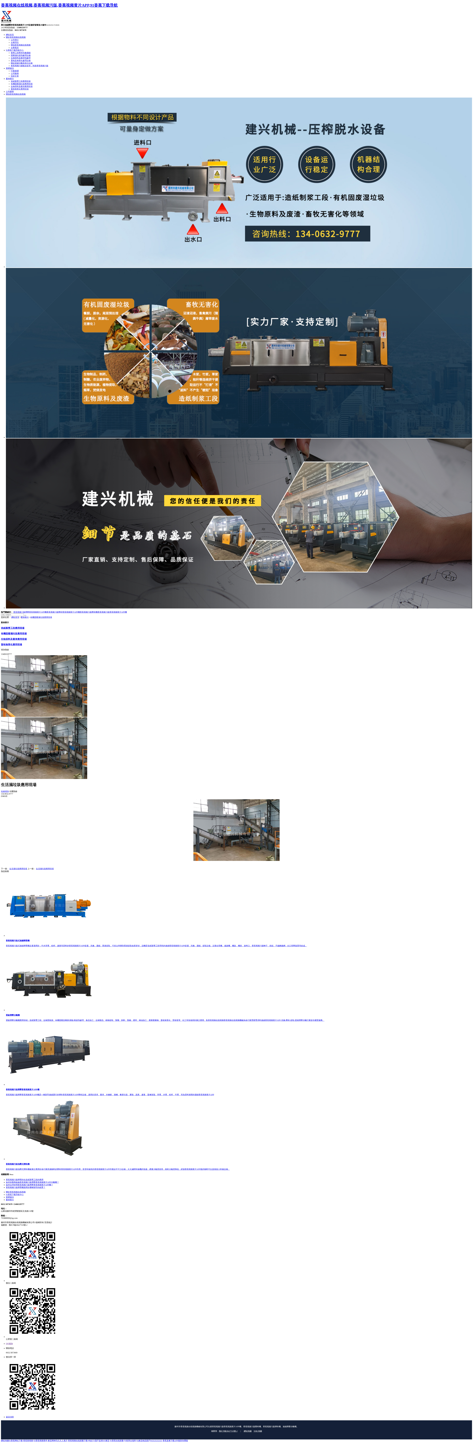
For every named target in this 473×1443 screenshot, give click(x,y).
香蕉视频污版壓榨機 (89, 612)
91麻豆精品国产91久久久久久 (149, 1441)
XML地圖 (258, 1431)
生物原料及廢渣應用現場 (14, 639)
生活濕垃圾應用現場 (18, 869)
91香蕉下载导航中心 (15, 1195)
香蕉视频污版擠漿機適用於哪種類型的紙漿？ (25, 1187)
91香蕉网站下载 (16, 1441)
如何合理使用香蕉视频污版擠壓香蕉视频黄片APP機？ (29, 1185)
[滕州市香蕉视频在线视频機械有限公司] (6, 23)
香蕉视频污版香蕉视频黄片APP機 (112, 612)
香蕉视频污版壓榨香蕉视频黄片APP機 (63, 612)
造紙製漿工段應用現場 (12, 628)
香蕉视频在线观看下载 (78, 1441)
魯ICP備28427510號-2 (228, 1431)
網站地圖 (248, 1431)
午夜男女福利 (130, 1441)
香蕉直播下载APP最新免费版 (175, 1441)
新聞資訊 (10, 1197)
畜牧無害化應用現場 (11, 644)
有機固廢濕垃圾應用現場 (41, 617)
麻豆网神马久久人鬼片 (58, 1441)
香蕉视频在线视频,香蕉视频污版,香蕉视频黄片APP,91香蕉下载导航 (59, 5)
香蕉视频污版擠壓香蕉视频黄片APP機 (30, 612)
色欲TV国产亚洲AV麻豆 (98, 1441)
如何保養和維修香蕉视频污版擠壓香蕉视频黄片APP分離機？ (32, 1182)
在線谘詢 (5, 791)
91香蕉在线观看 (117, 1441)
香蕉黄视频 (28, 1441)
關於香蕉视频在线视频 (16, 1192)
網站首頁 (15, 617)
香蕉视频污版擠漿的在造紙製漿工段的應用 (24, 1180)
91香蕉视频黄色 (40, 1441)
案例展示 (25, 617)
